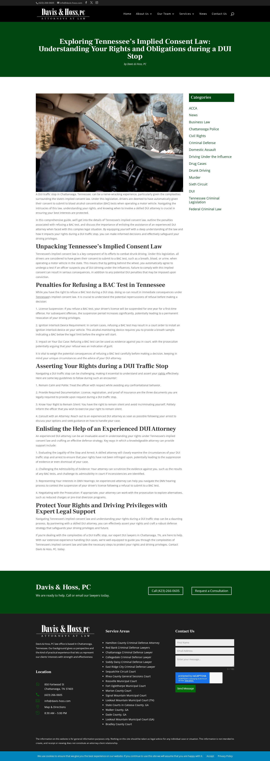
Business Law (199, 122)
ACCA (193, 108)
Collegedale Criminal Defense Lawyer (128, 657)
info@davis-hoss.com (57, 701)
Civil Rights (197, 136)
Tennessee (42, 297)
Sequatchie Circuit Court (121, 671)
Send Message (185, 688)
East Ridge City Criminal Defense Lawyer (130, 666)
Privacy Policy (225, 756)
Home (127, 14)
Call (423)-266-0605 (166, 591)
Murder (194, 178)
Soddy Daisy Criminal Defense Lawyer (129, 662)
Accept (210, 756)
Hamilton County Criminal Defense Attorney (132, 643)
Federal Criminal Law (205, 209)
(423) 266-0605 (53, 695)
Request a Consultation (211, 591)
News (203, 14)
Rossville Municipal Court (121, 681)
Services (185, 14)
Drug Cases (197, 164)
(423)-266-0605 (46, 2)
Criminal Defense (202, 143)
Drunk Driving (199, 171)
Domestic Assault (202, 150)
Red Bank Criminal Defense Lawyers (128, 647)
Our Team (164, 14)
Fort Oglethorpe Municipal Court (126, 686)
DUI (192, 191)
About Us (142, 14)
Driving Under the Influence (210, 157)
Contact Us (219, 14)
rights (161, 373)
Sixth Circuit (198, 184)
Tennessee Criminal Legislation (204, 200)
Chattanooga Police (204, 129)
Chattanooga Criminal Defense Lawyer (129, 652)
